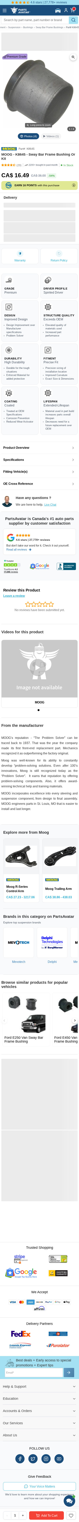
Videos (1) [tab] (52, 136)
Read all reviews (16, 549)
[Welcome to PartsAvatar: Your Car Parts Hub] (20, 12)
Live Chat (50, 504)
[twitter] (33, 1458)
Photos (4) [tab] (30, 136)
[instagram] (46, 1458)
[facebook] (20, 1458)
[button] (58, 10)
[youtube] (59, 1458)
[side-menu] (4, 10)
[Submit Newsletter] (69, 1372)
